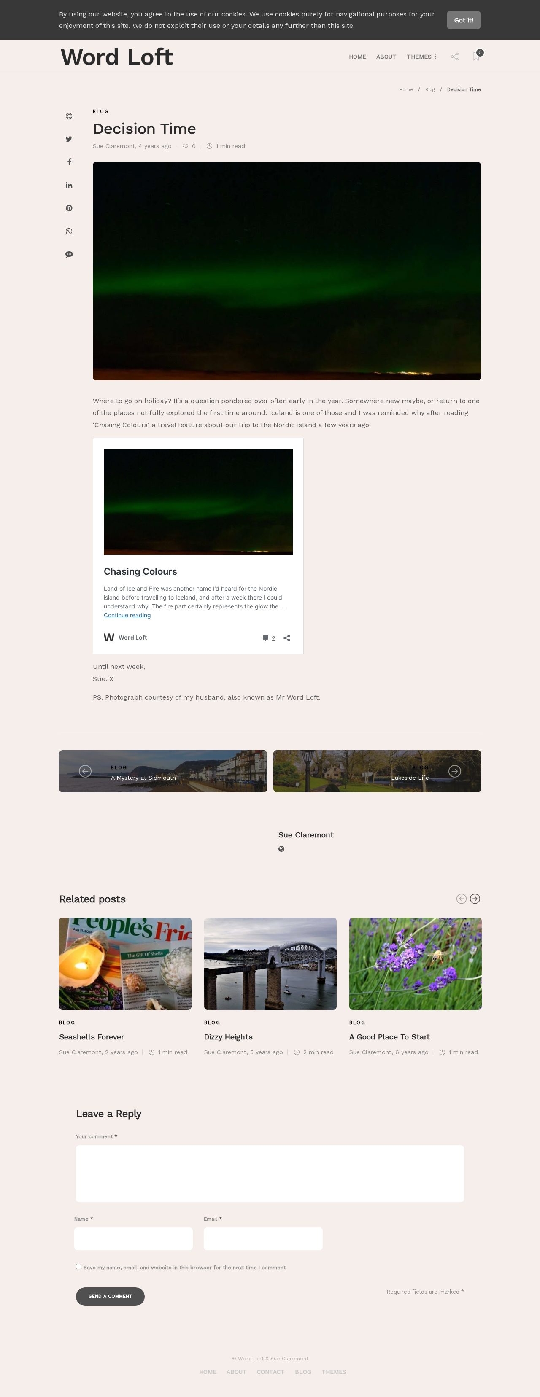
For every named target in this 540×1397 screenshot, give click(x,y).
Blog (430, 89)
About (386, 56)
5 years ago (266, 1052)
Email (213, 1219)
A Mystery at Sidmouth (143, 777)
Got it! (463, 20)
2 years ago (121, 1052)
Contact (271, 1371)
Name (83, 1219)
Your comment (96, 1136)
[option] (125, 986)
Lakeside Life (410, 777)
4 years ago (155, 146)
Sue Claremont (114, 146)
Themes (419, 56)
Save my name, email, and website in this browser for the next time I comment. (185, 1267)
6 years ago (412, 1052)
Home (357, 56)
